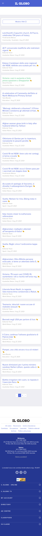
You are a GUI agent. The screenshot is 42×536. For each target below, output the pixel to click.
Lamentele (23, 428)
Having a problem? (21, 457)
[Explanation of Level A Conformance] (21, 480)
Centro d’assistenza (29, 426)
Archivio (13, 431)
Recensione (17, 426)
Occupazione (14, 428)
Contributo (4, 428)
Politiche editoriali (33, 428)
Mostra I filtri (20, 22)
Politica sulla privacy (24, 431)
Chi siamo (8, 426)
